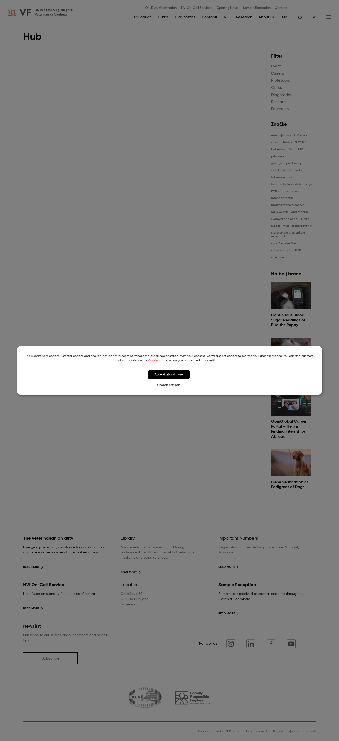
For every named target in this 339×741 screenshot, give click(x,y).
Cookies (153, 360)
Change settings (168, 385)
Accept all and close (169, 374)
